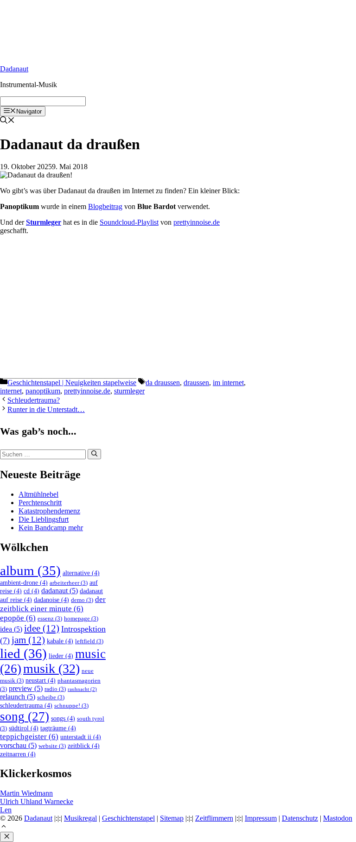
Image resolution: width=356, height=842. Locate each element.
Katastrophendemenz (49, 511)
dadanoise (51, 599)
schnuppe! (71, 706)
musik (51, 668)
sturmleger (129, 391)
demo (82, 600)
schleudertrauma (26, 705)
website (52, 746)
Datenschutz (300, 818)
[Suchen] (94, 454)
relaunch (17, 697)
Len (6, 810)
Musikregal (80, 818)
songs (63, 718)
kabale (60, 641)
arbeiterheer (69, 583)
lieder (61, 655)
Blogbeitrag (105, 206)
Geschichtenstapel (128, 818)
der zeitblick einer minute (53, 604)
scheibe (50, 697)
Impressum (261, 818)
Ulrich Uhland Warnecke (36, 801)
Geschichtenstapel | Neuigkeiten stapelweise (71, 382)
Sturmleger (43, 222)
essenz (50, 618)
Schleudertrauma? (33, 400)
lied (23, 653)
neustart (40, 680)
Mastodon (337, 818)
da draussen (163, 382)
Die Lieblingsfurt (44, 519)
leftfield (89, 641)
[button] (3, 827)
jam (28, 640)
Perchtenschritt (40, 502)
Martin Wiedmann (26, 793)
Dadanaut (14, 69)
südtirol (23, 728)
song (24, 716)
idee (41, 628)
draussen (196, 382)
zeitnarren (18, 754)
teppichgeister (29, 736)
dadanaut (59, 591)
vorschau (18, 745)
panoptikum (42, 391)
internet (11, 391)
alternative (81, 572)
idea (11, 629)
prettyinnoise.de (196, 222)
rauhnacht (82, 689)
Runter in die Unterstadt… (46, 409)
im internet (228, 382)
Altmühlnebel (38, 494)
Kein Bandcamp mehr (51, 528)
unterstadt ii (80, 737)
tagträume (58, 728)
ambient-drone (24, 582)
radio (55, 689)
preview (26, 688)
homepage (81, 618)
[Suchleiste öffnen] (7, 121)
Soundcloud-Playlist (129, 222)
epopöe (18, 618)
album (30, 570)
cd (31, 591)
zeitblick (84, 745)
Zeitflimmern (214, 818)
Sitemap (172, 818)
